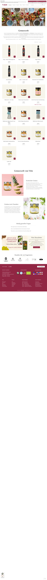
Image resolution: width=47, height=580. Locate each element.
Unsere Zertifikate (4, 286)
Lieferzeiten (13, 284)
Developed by (20, 290)
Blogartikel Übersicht (25, 281)
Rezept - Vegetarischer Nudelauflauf (27, 286)
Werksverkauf (4, 281)
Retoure (13, 286)
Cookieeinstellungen (27, 290)
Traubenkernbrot (37, 282)
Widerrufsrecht (4, 285)
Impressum (3, 282)
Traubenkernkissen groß (38, 286)
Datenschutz (4, 284)
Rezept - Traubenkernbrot (25, 284)
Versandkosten (14, 283)
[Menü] (3, 572)
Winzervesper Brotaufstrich (38, 283)
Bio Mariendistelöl (37, 284)
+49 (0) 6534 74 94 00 (5, 273)
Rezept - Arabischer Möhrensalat (26, 285)
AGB (2, 283)
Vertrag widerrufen (41, 266)
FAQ (12, 281)
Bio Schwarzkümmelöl (38, 285)
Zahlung (13, 285)
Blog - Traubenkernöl (25, 282)
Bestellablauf (13, 282)
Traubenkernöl (37, 281)
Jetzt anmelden (36, 247)
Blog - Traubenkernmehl (25, 283)
